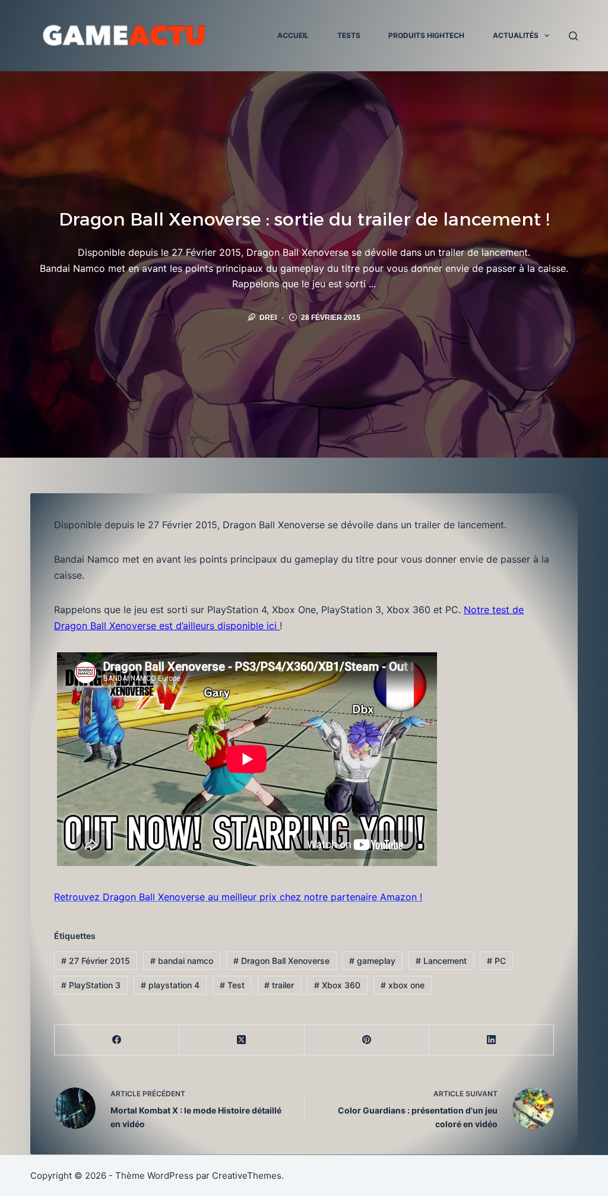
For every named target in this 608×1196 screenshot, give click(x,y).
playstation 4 (170, 985)
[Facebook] (117, 1040)
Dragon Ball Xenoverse (281, 961)
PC (496, 961)
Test (232, 985)
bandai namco (181, 961)
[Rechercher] (573, 35)
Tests (348, 35)
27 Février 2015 (95, 961)
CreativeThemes (246, 1175)
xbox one (403, 985)
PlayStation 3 (91, 985)
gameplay (372, 961)
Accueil (293, 35)
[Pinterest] (367, 1040)
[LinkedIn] (491, 1040)
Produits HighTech (426, 35)
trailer (279, 985)
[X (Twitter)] (241, 1040)
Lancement (441, 961)
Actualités (516, 35)
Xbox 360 (337, 985)
